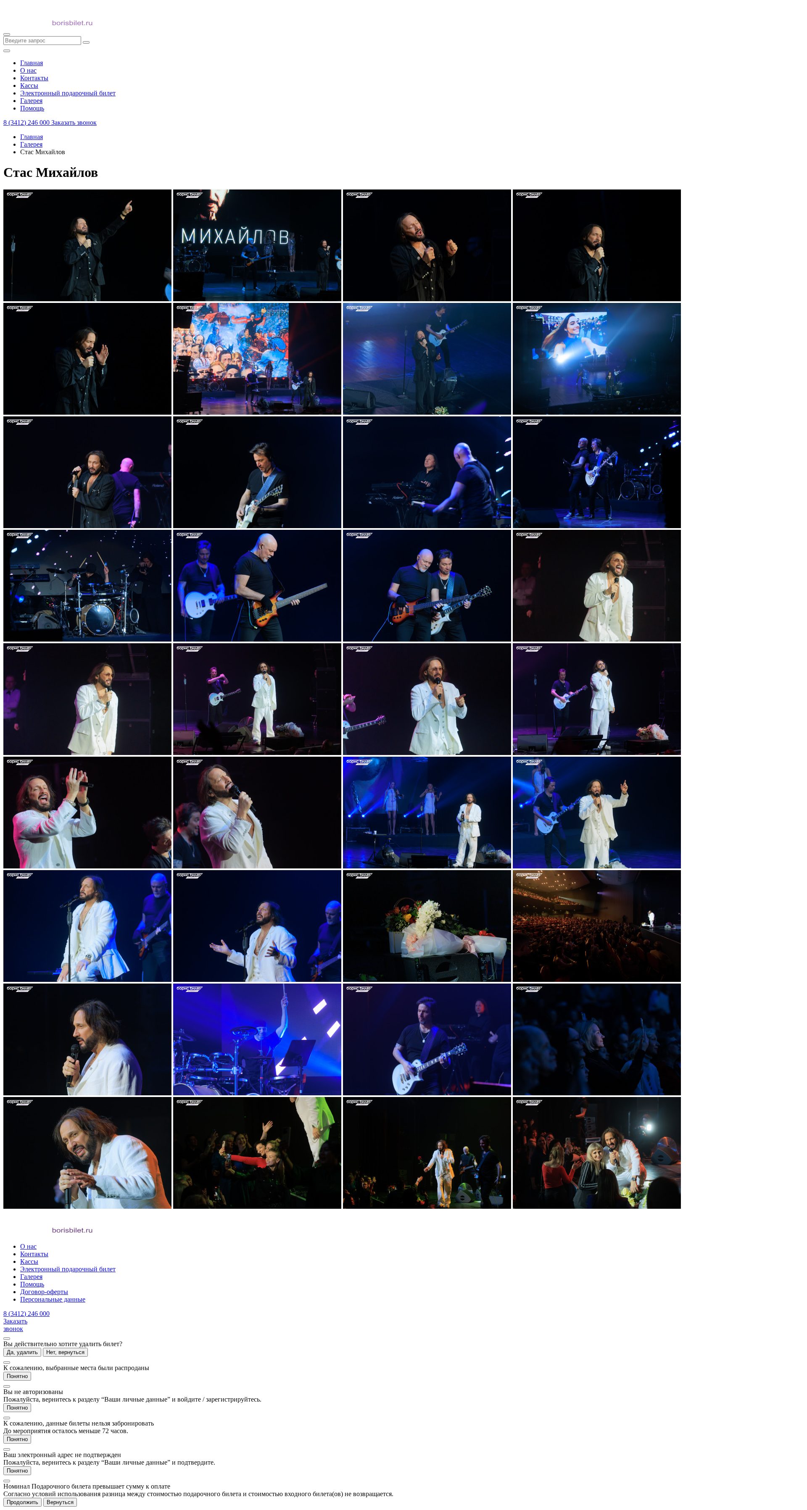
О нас (28, 1246)
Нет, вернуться (65, 1352)
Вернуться (60, 1502)
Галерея (31, 144)
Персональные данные (52, 1299)
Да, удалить (22, 1352)
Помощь (32, 1284)
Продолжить (22, 1502)
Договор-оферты (44, 1291)
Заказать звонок (74, 122)
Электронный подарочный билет (68, 1269)
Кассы (29, 1261)
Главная (31, 136)
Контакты (34, 1253)
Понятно (17, 1376)
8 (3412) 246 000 (27, 122)
